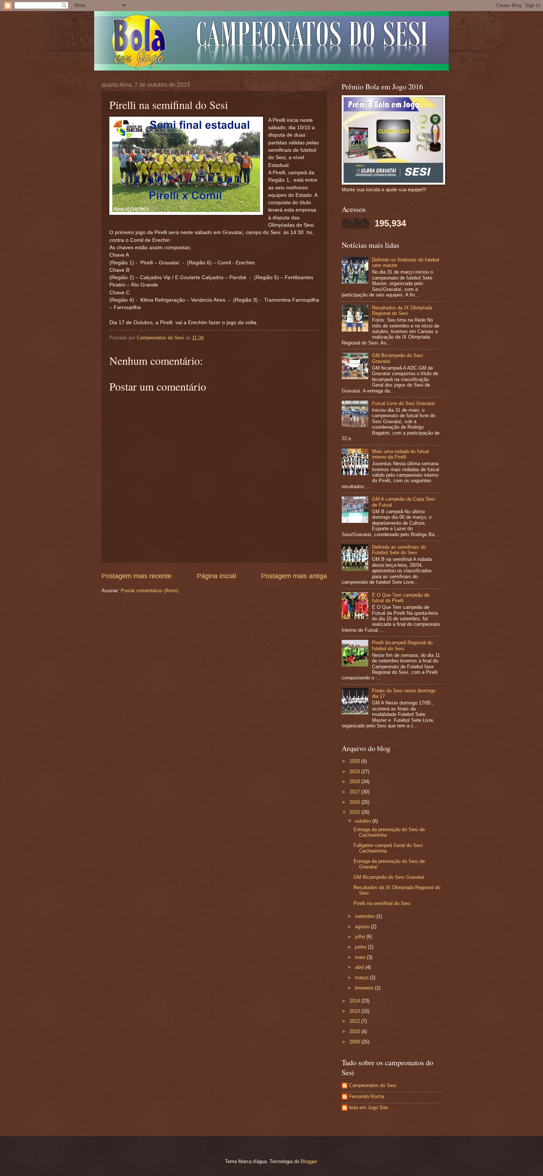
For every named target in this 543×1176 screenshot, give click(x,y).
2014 (355, 1001)
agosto (363, 926)
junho (361, 947)
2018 (355, 781)
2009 (355, 1042)
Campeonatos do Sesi (372, 1085)
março (362, 977)
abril (360, 967)
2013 (355, 1011)
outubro (363, 821)
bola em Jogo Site (368, 1107)
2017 (355, 792)
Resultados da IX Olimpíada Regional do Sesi (402, 310)
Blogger (309, 1161)
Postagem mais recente (136, 576)
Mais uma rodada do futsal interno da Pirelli (400, 454)
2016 (355, 802)
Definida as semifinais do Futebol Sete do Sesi (399, 549)
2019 (355, 771)
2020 (355, 761)
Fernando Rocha (366, 1096)
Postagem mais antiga (294, 576)
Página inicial (216, 576)
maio (361, 957)
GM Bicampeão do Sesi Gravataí (389, 877)
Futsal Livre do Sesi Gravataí (403, 403)
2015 (355, 812)
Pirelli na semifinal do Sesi (382, 903)
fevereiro (365, 988)
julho (360, 936)
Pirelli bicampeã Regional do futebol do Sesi (402, 645)
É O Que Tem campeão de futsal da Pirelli (400, 597)
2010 (355, 1031)
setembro (365, 916)
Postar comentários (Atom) (149, 590)
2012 (355, 1021)
